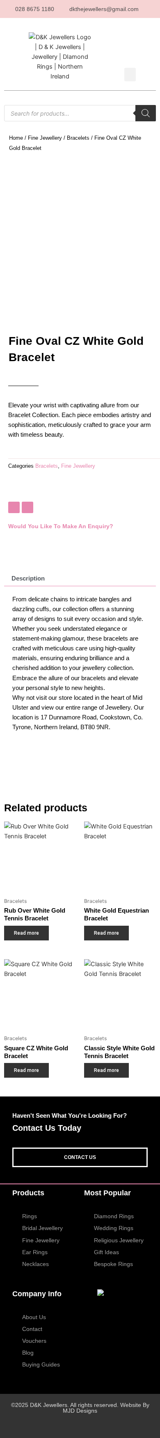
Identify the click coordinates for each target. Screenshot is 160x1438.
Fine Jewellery (45, 138)
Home (16, 138)
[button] (130, 74)
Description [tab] (28, 578)
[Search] (145, 113)
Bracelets (78, 138)
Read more (26, 933)
